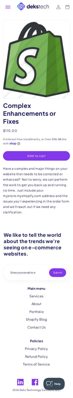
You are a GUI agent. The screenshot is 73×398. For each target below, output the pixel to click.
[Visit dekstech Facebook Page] (35, 382)
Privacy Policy (36, 348)
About (37, 304)
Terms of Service (36, 364)
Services (36, 296)
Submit (57, 272)
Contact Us (36, 327)
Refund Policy (36, 356)
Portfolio (36, 312)
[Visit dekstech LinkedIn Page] (20, 382)
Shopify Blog (36, 319)
